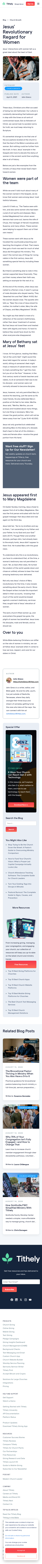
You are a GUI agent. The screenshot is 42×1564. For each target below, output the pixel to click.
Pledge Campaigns (11, 1338)
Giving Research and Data (14, 1458)
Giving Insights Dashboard (14, 1342)
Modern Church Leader (12, 1479)
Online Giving (8, 1328)
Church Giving (9, 1324)
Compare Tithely (10, 1444)
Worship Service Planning (13, 1363)
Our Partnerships (10, 1451)
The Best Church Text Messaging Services (22, 1003)
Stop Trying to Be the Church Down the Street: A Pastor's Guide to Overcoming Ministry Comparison (21, 848)
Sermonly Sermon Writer (13, 1366)
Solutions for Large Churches (15, 1379)
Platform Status (9, 1417)
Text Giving (7, 1335)
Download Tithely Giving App (15, 1426)
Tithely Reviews (9, 1441)
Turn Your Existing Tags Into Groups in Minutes (19, 885)
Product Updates (10, 1422)
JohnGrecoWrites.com (15, 713)
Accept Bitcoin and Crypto (14, 1373)
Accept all (21, 1550)
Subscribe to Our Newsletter (15, 1469)
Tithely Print (8, 1370)
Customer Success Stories (14, 1437)
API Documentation (11, 1413)
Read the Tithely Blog (12, 1514)
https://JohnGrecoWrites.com (25, 682)
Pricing (6, 1386)
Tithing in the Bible (11, 1517)
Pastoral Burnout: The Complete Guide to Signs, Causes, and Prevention (22, 895)
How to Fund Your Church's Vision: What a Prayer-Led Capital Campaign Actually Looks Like (19, 862)
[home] (13, 4)
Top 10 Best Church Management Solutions (18, 1011)
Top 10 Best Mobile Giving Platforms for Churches (19, 994)
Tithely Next (8, 1500)
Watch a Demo (9, 1401)
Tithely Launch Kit (10, 1462)
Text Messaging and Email (14, 1352)
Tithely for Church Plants (13, 1448)
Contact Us (7, 1504)
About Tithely (8, 1490)
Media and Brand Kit (11, 1497)
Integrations (8, 1383)
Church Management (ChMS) (15, 1345)
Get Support (8, 1397)
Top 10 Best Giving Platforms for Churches (22, 972)
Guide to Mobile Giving (12, 1465)
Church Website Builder (13, 1359)
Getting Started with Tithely (14, 1406)
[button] (30, 4)
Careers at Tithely (10, 1493)
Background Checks (11, 1349)
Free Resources (21, 964)
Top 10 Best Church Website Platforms (20, 986)
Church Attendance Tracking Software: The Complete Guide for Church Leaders (21, 875)
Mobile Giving (8, 1331)
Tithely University (10, 1410)
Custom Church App (11, 1356)
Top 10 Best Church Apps (19, 979)
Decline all (21, 1556)
